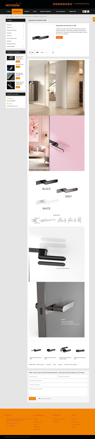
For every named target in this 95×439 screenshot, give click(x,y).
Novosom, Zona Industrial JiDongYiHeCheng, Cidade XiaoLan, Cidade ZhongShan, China (18, 419)
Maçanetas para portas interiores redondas (19, 74)
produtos (17, 11)
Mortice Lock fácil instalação (71, 364)
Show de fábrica (45, 11)
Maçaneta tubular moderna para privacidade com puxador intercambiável (20, 58)
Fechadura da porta (11, 43)
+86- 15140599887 (11, 100)
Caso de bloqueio (20, 64)
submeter (32, 398)
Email (59, 37)
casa (8, 11)
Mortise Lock (10, 27)
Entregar (36, 419)
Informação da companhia (58, 419)
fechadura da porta (40, 364)
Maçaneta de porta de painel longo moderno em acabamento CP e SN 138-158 (20, 83)
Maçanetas (17, 16)
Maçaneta (9, 41)
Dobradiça (9, 32)
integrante (60, 364)
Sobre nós (72, 11)
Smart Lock (9, 35)
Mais (18, 61)
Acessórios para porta (12, 38)
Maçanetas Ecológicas (27, 16)
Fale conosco (60, 11)
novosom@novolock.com (82, 3)
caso (34, 11)
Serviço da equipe (38, 421)
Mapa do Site (37, 429)
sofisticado (48, 364)
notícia (26, 11)
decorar (54, 364)
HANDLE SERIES (11, 46)
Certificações (37, 426)
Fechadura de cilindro (11, 30)
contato (8, 415)
